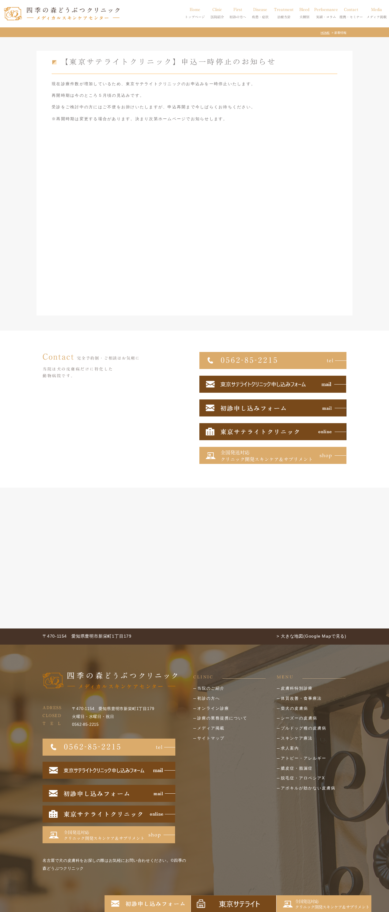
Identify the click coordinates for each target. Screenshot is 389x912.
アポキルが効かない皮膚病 (308, 788)
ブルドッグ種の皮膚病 (303, 728)
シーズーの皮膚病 (299, 718)
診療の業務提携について (222, 718)
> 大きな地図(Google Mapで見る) (311, 636)
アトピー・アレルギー (303, 758)
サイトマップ (211, 738)
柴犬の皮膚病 (294, 708)
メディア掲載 (211, 728)
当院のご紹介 (211, 688)
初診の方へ (208, 698)
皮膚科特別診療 (297, 688)
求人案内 (290, 748)
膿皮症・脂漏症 (297, 768)
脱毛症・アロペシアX (303, 778)
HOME (325, 32)
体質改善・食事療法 (301, 698)
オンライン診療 (213, 708)
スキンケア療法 (297, 738)
